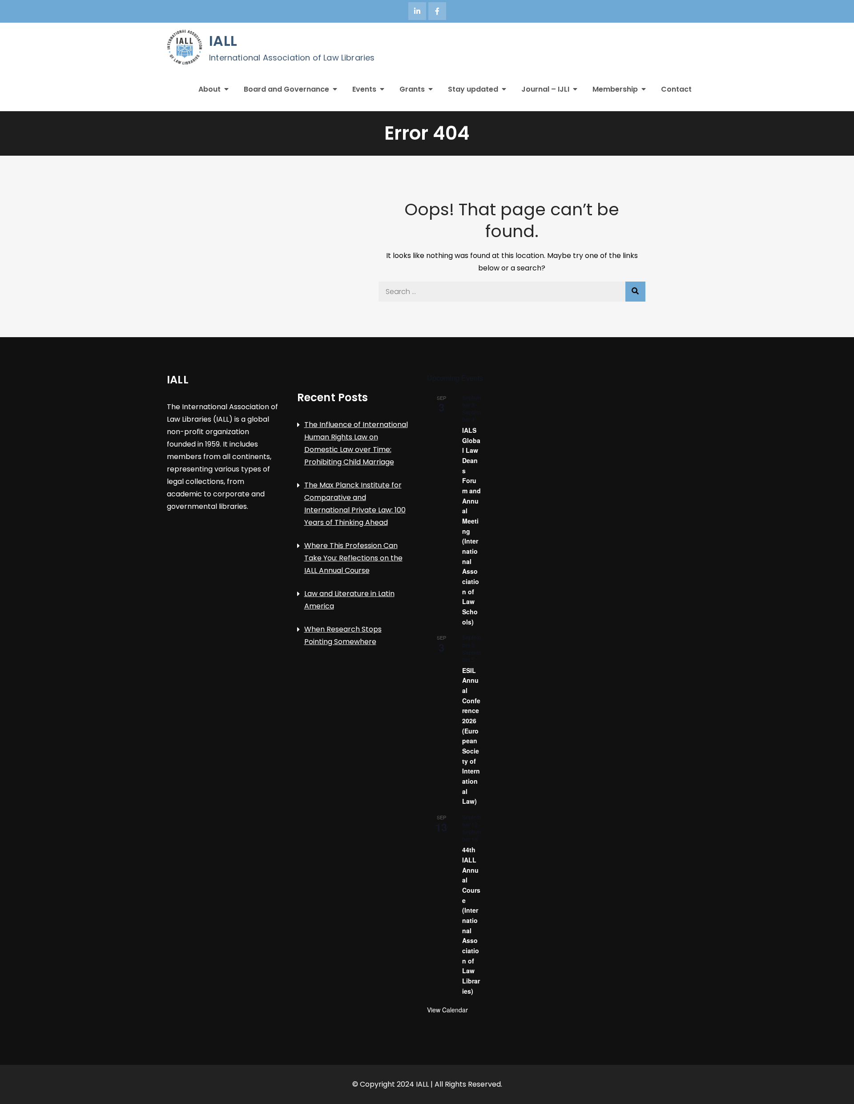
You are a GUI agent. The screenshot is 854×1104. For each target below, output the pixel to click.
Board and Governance (286, 89)
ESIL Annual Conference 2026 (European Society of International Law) (471, 736)
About (209, 89)
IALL (223, 41)
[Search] (635, 292)
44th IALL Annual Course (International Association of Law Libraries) (471, 920)
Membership (615, 89)
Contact (676, 89)
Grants (412, 89)
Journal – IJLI (545, 89)
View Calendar (447, 1009)
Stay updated (473, 89)
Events (364, 89)
